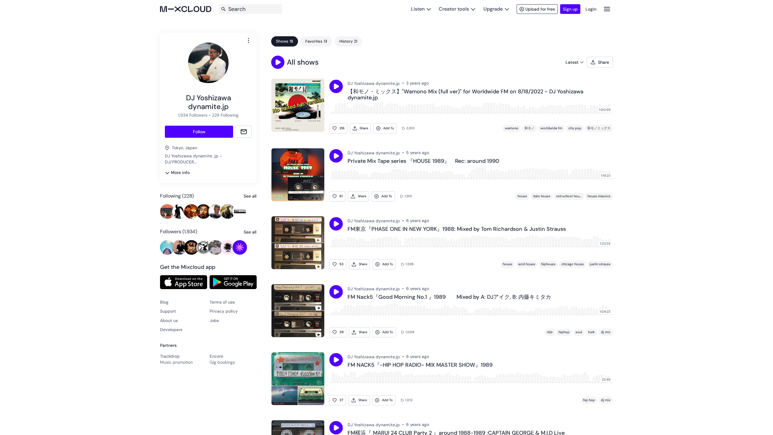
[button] (277, 62)
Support (168, 311)
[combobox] (248, 40)
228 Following (225, 115)
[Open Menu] (607, 9)
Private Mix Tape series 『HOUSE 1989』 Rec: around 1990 (423, 161)
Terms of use (222, 302)
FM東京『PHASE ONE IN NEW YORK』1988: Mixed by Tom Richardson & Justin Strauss (457, 229)
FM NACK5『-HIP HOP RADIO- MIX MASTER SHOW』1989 (420, 365)
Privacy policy (224, 311)
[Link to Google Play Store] (233, 282)
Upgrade (493, 9)
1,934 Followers (192, 115)
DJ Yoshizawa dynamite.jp (374, 83)
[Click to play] (336, 86)
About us (169, 320)
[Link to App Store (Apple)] (183, 282)
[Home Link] (185, 9)
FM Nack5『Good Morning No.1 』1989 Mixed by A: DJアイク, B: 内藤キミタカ (449, 297)
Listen (418, 9)
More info (180, 172)
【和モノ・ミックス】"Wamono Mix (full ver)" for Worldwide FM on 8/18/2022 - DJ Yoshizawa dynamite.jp (465, 95)
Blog (164, 302)
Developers (171, 329)
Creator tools (454, 9)
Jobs (214, 320)
